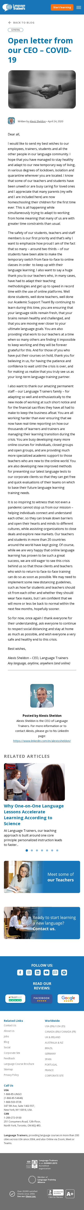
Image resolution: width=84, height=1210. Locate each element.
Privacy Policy (11, 1075)
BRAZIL (49, 1048)
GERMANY (50, 1053)
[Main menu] (78, 7)
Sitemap (8, 1069)
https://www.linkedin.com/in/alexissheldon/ (42, 741)
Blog (6, 1042)
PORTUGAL (51, 1064)
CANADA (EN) (52, 1031)
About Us (9, 1031)
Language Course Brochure (19, 1064)
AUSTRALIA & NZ (54, 1042)
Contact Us (10, 1025)
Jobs (6, 1036)
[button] (27, 850)
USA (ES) (60, 1026)
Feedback (9, 1058)
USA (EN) (49, 1026)
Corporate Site (12, 1053)
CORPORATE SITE (54, 1075)
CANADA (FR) (69, 1031)
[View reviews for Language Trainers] (60, 1193)
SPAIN (48, 1059)
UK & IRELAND (52, 1037)
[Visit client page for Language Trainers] (25, 1194)
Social (7, 1047)
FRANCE (49, 1070)
